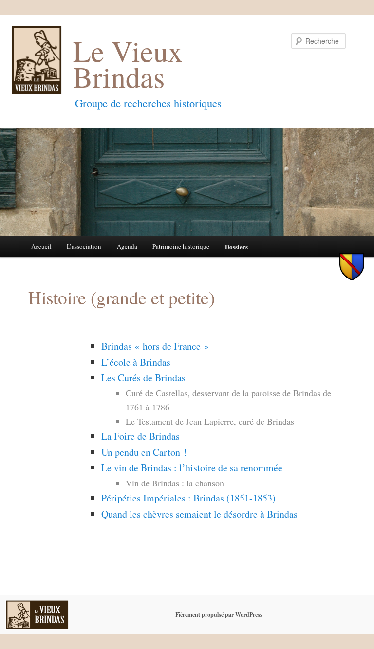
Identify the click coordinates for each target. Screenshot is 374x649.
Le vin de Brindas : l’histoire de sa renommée (191, 467)
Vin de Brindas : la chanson (175, 483)
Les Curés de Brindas (143, 377)
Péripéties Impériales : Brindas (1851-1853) (188, 497)
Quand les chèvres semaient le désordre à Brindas (199, 513)
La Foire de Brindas (140, 436)
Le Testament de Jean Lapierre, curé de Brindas (210, 421)
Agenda (127, 246)
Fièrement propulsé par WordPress (218, 615)
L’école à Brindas (135, 362)
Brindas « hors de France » (155, 345)
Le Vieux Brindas (128, 63)
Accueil (41, 246)
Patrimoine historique (180, 246)
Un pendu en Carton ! (144, 452)
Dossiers (236, 246)
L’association (84, 246)
